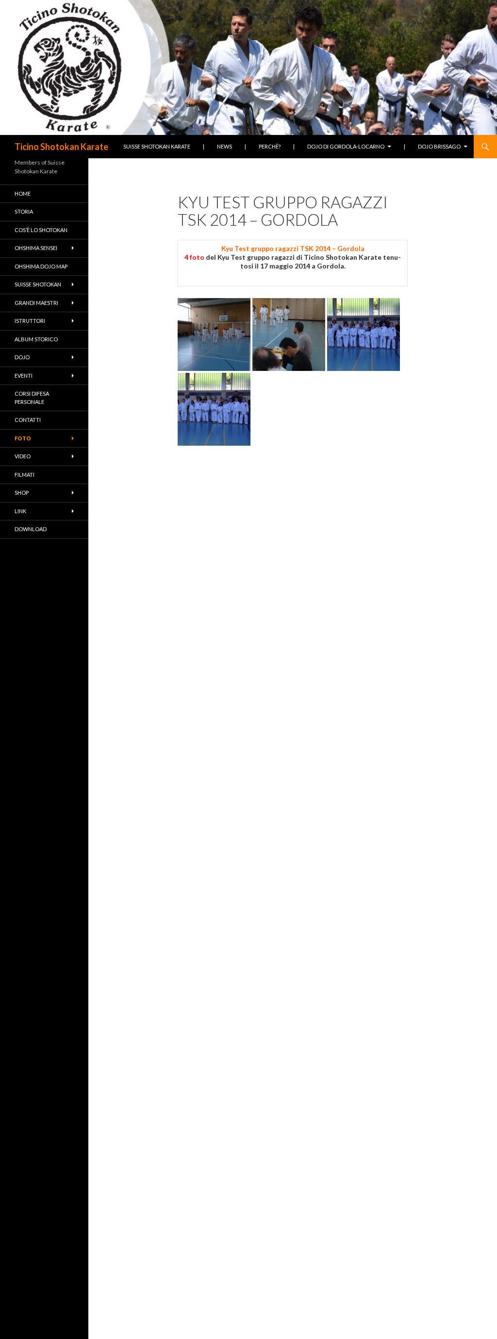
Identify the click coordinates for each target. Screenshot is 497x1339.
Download (31, 529)
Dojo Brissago (439, 146)
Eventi (24, 375)
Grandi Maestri (36, 303)
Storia (24, 211)
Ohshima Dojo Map (41, 266)
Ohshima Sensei (36, 248)
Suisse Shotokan (38, 284)
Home (23, 193)
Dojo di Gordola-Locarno (345, 146)
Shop (22, 492)
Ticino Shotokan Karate (61, 146)
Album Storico (36, 339)
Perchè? (270, 146)
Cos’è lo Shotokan (41, 230)
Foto (23, 438)
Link (20, 511)
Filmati (24, 474)
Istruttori (30, 321)
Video (23, 456)
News (224, 146)
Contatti (28, 420)
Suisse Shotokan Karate (156, 146)
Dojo (22, 357)
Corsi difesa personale (32, 397)
